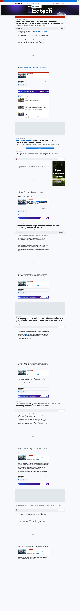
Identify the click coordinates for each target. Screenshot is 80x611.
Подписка (62, 3)
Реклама (57, 3)
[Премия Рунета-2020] (28, 3)
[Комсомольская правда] (20, 3)
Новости (17, 19)
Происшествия (26, 100)
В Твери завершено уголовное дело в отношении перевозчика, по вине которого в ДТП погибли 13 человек (36, 102)
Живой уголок (21, 570)
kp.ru (47, 83)
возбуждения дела (26, 336)
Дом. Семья (17, 140)
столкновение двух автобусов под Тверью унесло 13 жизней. (34, 69)
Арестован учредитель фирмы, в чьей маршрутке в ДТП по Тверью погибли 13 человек (36, 116)
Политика (20, 403)
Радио (53, 3)
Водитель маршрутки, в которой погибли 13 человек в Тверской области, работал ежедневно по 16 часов (36, 109)
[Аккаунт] (78, 1)
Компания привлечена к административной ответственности (34, 111)
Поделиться (62, 30)
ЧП (19, 216)
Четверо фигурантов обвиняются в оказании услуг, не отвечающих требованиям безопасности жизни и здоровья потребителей (36, 104)
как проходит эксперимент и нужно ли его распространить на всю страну (37, 77)
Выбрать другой (37, 6)
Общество (20, 19)
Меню (1, 1)
